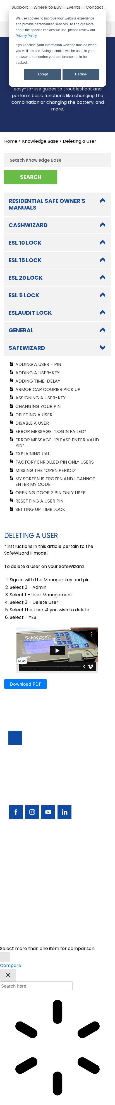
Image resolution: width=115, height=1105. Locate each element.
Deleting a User (33, 414)
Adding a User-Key (37, 372)
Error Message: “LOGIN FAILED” (50, 431)
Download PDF (25, 684)
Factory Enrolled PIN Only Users (54, 462)
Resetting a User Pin (39, 501)
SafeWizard (27, 348)
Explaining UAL (32, 453)
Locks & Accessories (30, 878)
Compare (10, 965)
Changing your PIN (38, 406)
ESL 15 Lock (25, 260)
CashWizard (28, 225)
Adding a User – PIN (38, 364)
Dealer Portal (23, 915)
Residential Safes (26, 863)
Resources (19, 893)
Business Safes (24, 848)
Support (19, 7)
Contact (95, 7)
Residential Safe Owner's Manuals (47, 204)
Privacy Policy (26, 36)
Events (73, 7)
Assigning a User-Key (40, 397)
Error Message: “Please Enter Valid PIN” (57, 442)
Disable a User (32, 423)
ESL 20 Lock (26, 278)
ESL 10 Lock (25, 243)
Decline (81, 74)
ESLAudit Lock (30, 313)
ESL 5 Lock (24, 295)
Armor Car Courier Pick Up (47, 389)
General (21, 330)
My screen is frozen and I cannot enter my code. (55, 481)
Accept (42, 74)
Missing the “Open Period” (45, 470)
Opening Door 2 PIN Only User (50, 492)
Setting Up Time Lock (40, 509)
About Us (18, 908)
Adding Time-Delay (37, 381)
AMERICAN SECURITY (45, 933)
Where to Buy (47, 7)
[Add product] (4, 957)
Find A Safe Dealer (28, 870)
